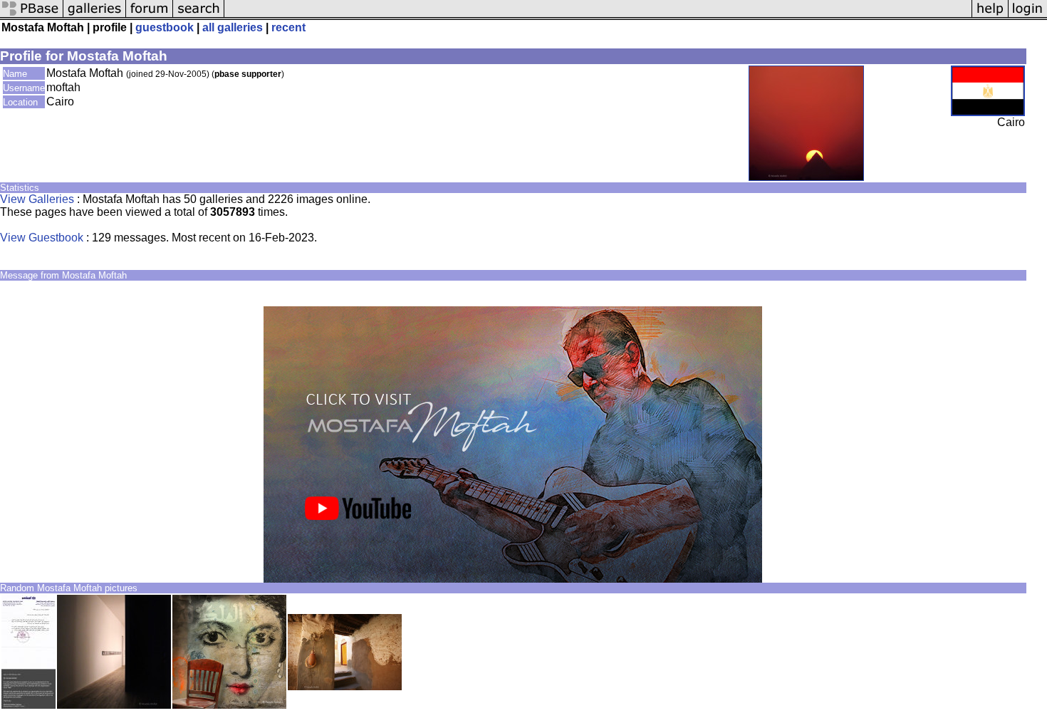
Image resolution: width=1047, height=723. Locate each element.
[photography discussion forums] (149, 16)
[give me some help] (990, 16)
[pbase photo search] (198, 16)
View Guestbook (41, 238)
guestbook (164, 27)
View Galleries (37, 199)
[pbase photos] (31, 16)
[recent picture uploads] (94, 16)
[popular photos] (598, 16)
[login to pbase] (1028, 16)
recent (288, 27)
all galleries (232, 27)
